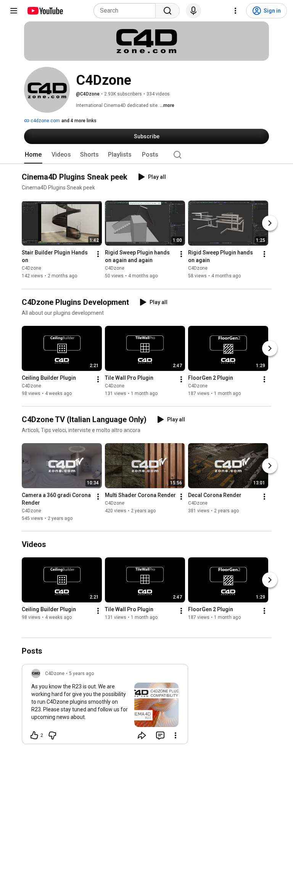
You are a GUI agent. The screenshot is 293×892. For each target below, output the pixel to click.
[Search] (167, 10)
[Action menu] (175, 735)
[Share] (142, 735)
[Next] (269, 223)
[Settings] (235, 10)
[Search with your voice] (193, 10)
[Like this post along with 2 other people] (34, 735)
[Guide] (13, 10)
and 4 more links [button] (79, 120)
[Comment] (160, 735)
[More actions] (98, 254)
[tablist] (146, 155)
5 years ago (81, 673)
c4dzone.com (44, 120)
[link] (105, 706)
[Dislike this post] (52, 735)
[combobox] (127, 10)
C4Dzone (31, 268)
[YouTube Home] (44, 10)
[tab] (33, 155)
